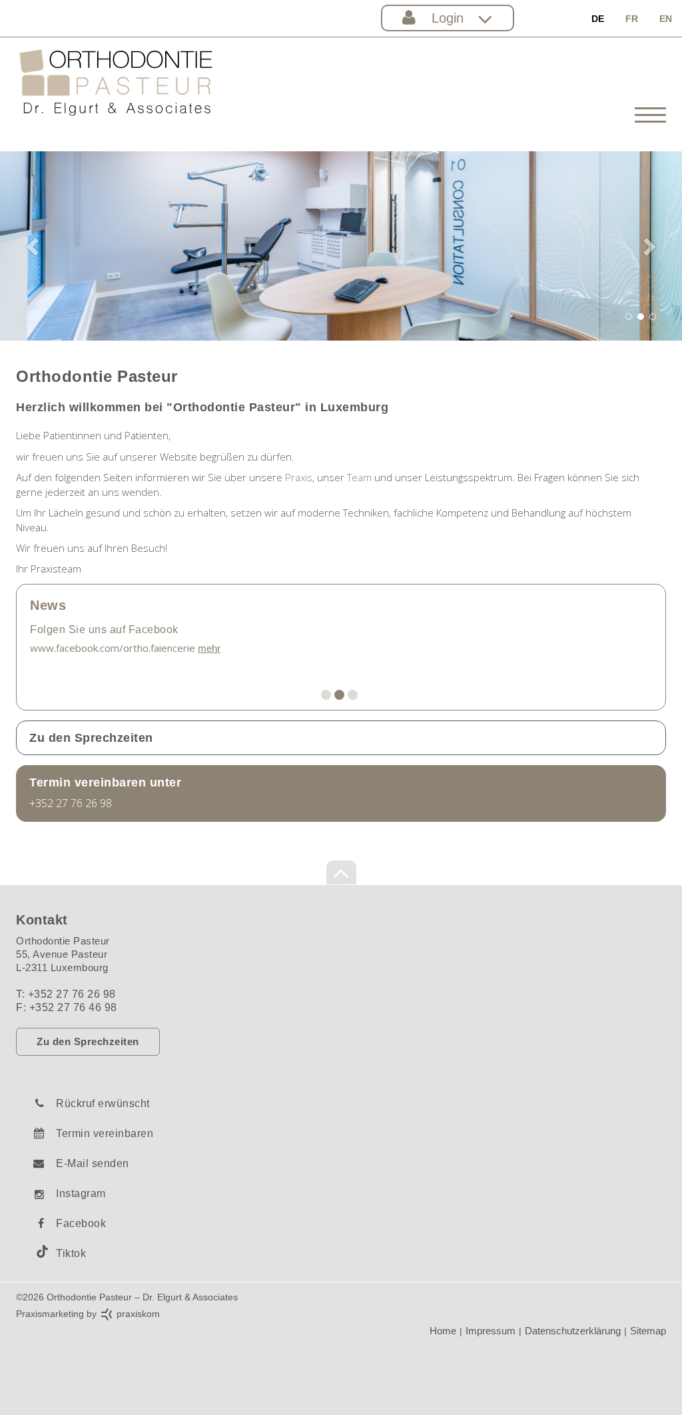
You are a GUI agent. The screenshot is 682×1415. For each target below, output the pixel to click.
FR (631, 18)
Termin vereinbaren (104, 1133)
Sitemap (648, 1330)
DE (597, 18)
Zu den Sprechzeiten (88, 1041)
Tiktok (71, 1253)
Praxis (298, 477)
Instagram (81, 1193)
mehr (209, 648)
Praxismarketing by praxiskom (88, 1313)
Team (359, 477)
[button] (34, 246)
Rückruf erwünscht (103, 1103)
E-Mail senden (92, 1163)
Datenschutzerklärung (573, 1330)
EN (665, 18)
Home (443, 1330)
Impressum (490, 1330)
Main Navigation (341, 737)
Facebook (81, 1223)
